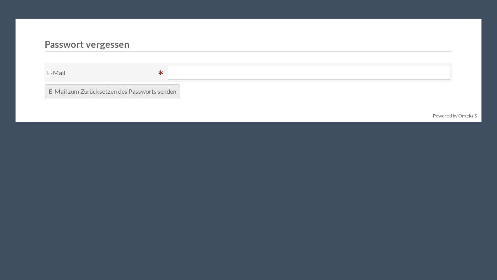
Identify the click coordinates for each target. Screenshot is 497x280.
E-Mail (56, 72)
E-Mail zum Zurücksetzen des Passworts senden (112, 91)
